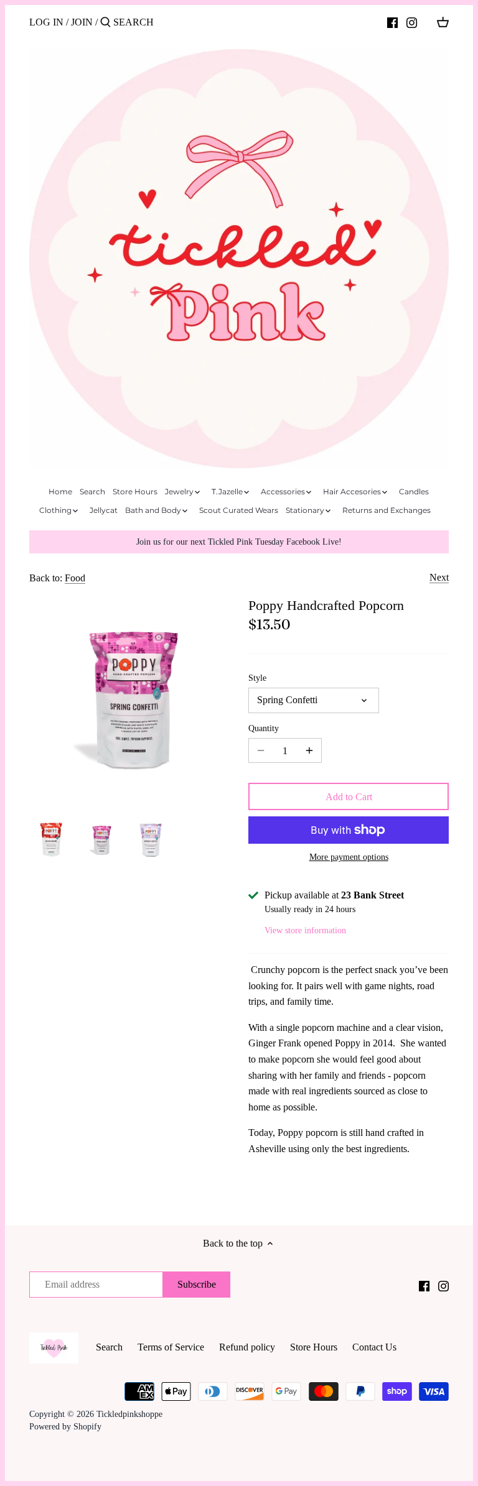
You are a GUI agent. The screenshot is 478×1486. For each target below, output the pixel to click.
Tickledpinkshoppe (129, 1414)
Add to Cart (349, 796)
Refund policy (247, 1347)
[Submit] (105, 23)
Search (109, 1347)
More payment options (348, 857)
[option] (51, 839)
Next (439, 577)
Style (257, 678)
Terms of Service (171, 1347)
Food (75, 578)
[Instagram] (411, 22)
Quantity (263, 728)
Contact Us (374, 1347)
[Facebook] (392, 22)
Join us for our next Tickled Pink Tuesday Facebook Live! (239, 542)
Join (82, 22)
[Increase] (309, 750)
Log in (46, 22)
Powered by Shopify (65, 1426)
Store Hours (313, 1347)
